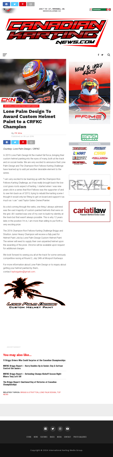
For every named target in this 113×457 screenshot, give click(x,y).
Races (52, 437)
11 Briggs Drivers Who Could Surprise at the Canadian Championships (34, 360)
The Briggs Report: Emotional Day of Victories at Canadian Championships (30, 383)
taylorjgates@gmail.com (23, 271)
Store (28, 437)
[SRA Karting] (56, 12)
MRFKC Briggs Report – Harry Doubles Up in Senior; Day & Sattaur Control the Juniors (33, 367)
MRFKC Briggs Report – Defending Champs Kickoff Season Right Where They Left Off (32, 375)
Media (59, 437)
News (36, 437)
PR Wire (18, 133)
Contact (67, 437)
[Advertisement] (41, 331)
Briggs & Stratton (29, 392)
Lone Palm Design (47, 392)
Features (43, 437)
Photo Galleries (80, 437)
